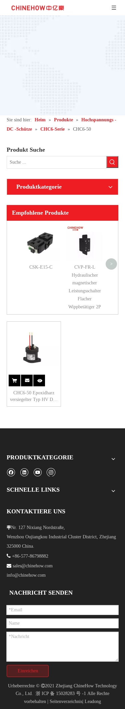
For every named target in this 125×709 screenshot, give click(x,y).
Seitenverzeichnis (66, 701)
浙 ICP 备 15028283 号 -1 (61, 693)
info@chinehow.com (26, 575)
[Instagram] (51, 472)
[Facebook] (11, 472)
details (43, 376)
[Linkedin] (24, 472)
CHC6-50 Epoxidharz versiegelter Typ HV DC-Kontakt (34, 396)
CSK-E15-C (40, 267)
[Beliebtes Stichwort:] (112, 162)
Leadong (93, 701)
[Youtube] (37, 472)
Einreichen (28, 670)
